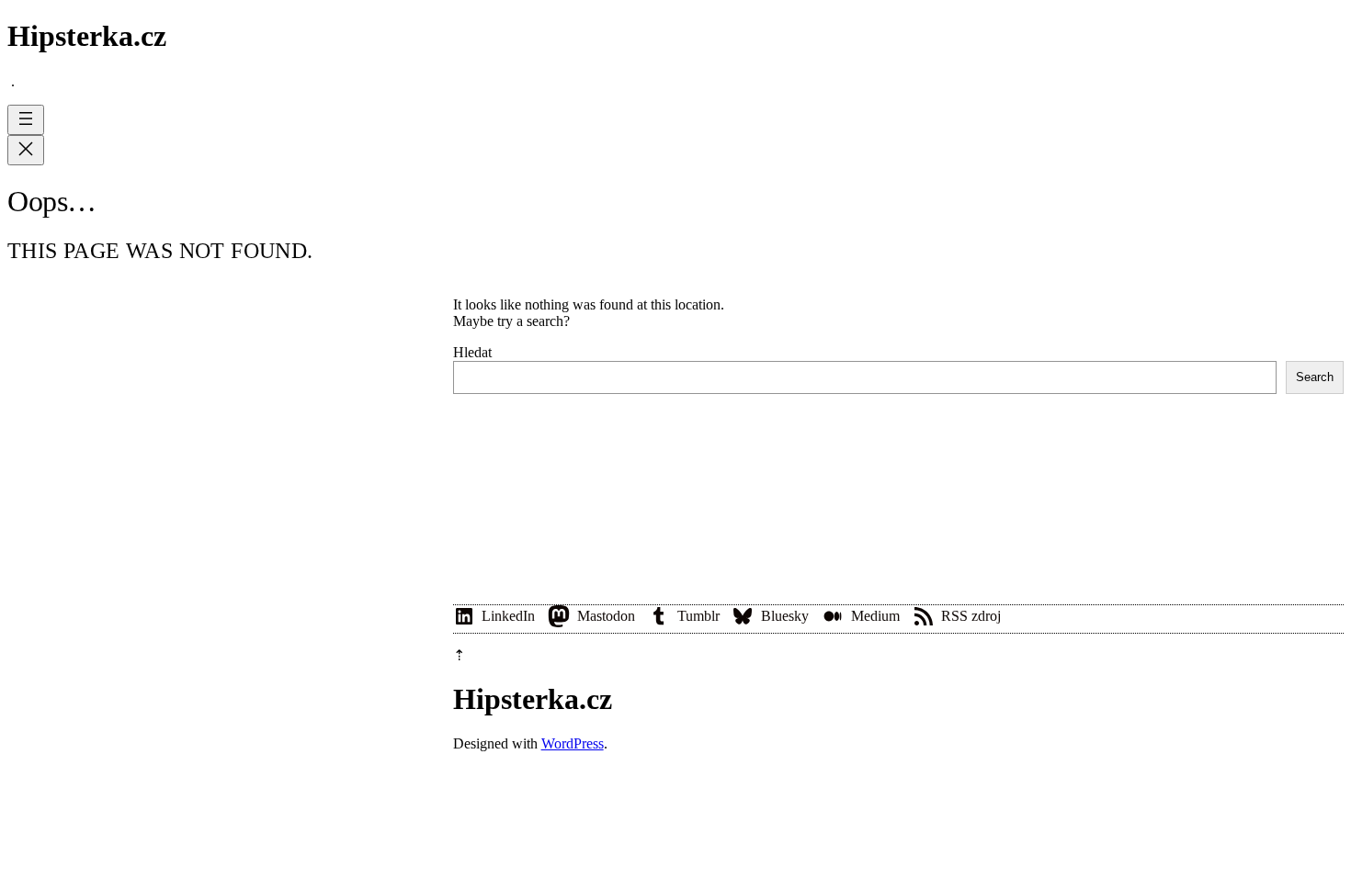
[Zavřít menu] (25, 150)
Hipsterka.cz (86, 35)
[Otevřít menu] (25, 120)
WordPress (572, 743)
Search (1315, 377)
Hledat (472, 352)
